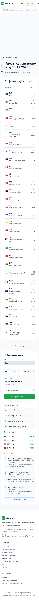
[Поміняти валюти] (19, 371)
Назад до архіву (12, 57)
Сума (5, 359)
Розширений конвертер (19, 397)
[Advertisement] (19, 34)
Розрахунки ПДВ (12, 390)
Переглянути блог (19, 499)
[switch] (33, 390)
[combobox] (30, 3)
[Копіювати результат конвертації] (32, 381)
